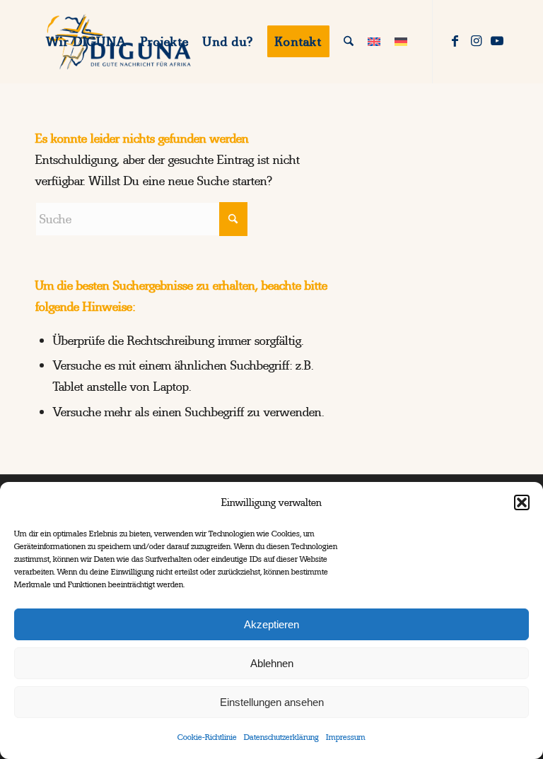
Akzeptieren (271, 624)
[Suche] (349, 41)
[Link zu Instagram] (475, 41)
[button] (522, 502)
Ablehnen (271, 663)
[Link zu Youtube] (497, 41)
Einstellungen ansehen (272, 702)
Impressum (346, 737)
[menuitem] (87, 41)
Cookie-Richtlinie (207, 737)
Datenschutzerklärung (281, 737)
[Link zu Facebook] (454, 41)
